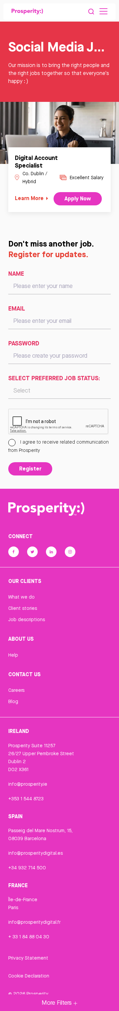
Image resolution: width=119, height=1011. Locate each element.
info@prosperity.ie (27, 784)
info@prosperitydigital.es (35, 853)
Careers (16, 690)
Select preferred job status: (54, 378)
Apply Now (77, 198)
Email (16, 308)
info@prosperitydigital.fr (34, 922)
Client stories (22, 608)
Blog (13, 701)
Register (30, 468)
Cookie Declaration (28, 976)
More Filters (57, 1002)
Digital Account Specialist (36, 161)
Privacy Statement (28, 958)
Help (13, 655)
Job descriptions (26, 619)
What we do (21, 597)
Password (23, 343)
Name (16, 273)
